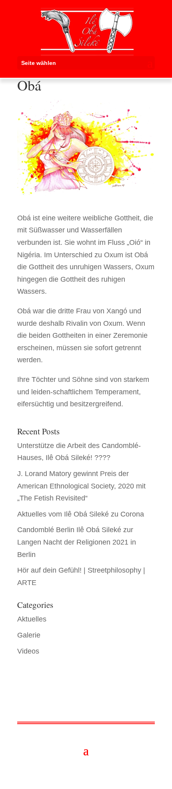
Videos (28, 651)
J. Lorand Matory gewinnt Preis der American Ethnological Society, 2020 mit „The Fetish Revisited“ (81, 486)
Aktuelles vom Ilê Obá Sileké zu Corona (80, 514)
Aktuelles (31, 619)
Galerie (28, 635)
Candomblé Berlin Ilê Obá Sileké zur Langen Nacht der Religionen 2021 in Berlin (76, 542)
